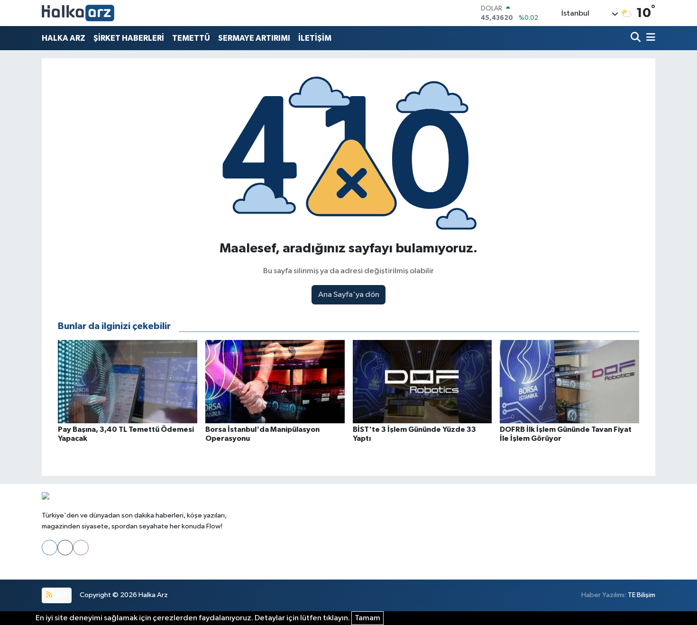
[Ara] (636, 38)
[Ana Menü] (649, 38)
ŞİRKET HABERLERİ (128, 38)
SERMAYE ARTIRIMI (254, 38)
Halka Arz (153, 594)
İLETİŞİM (314, 38)
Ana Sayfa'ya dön (348, 295)
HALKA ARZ (63, 38)
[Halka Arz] (78, 13)
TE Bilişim (641, 594)
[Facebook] (49, 547)
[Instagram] (81, 547)
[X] (65, 547)
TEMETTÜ (191, 38)
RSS (61, 594)
